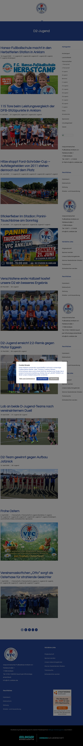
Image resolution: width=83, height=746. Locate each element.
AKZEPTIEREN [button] (42, 378)
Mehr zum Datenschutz (27, 378)
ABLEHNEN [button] (53, 378)
